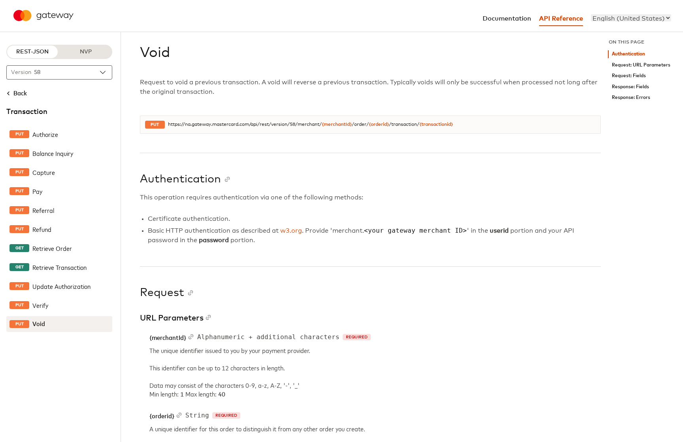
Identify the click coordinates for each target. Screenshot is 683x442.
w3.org (291, 231)
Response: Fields (630, 86)
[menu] (631, 17)
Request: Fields (629, 75)
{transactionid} (436, 124)
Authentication (628, 54)
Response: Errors (631, 97)
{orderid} (379, 124)
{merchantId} (337, 124)
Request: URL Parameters (641, 65)
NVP (86, 52)
